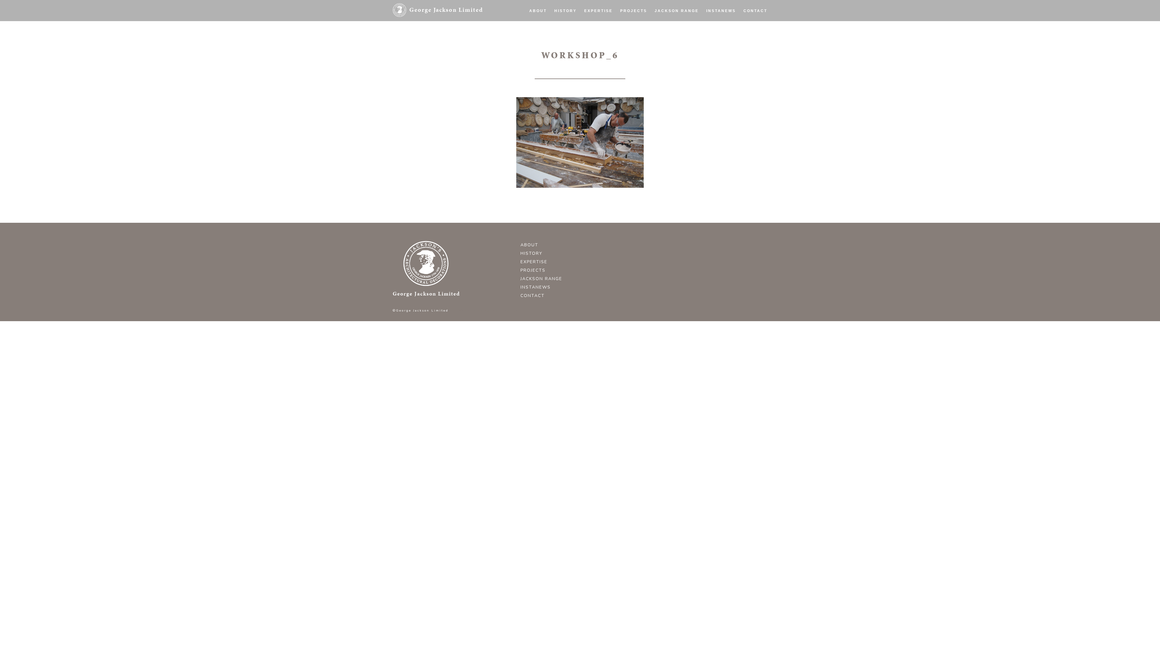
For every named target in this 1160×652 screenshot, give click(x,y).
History (565, 11)
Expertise (598, 11)
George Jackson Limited (446, 10)
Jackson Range (677, 11)
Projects (633, 11)
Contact (755, 11)
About (538, 11)
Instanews (721, 11)
